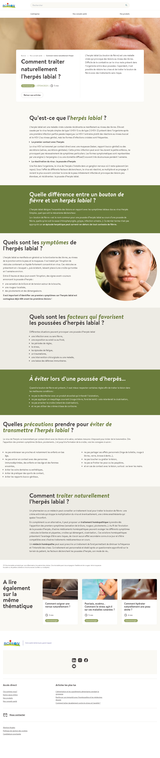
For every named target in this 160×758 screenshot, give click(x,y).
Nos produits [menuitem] (125, 14)
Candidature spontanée (12, 734)
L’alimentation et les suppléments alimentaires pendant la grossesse (77, 692)
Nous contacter (17, 714)
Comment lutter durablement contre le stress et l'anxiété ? (78, 703)
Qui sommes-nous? (10, 691)
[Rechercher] (126, 5)
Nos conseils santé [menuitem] (80, 14)
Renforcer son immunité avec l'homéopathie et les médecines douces (79, 698)
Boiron (23, 56)
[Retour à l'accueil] (10, 5)
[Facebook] (86, 660)
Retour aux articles (32, 95)
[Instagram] (80, 660)
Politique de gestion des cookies (15, 731)
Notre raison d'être (10, 695)
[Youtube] (74, 666)
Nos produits (8, 698)
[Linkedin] (74, 660)
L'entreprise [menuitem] (35, 14)
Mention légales (9, 727)
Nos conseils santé (36, 56)
